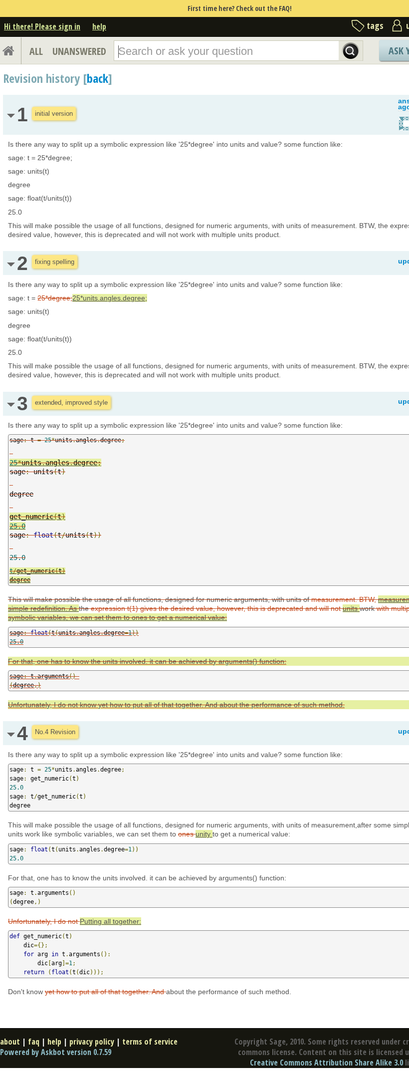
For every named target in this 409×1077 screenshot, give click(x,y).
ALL (36, 51)
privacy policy (91, 1041)
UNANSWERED (79, 51)
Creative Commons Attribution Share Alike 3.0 (326, 1062)
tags (375, 25)
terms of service (150, 1041)
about (10, 1041)
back (97, 78)
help (99, 26)
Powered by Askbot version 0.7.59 (55, 1052)
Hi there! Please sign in (42, 26)
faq (33, 1041)
